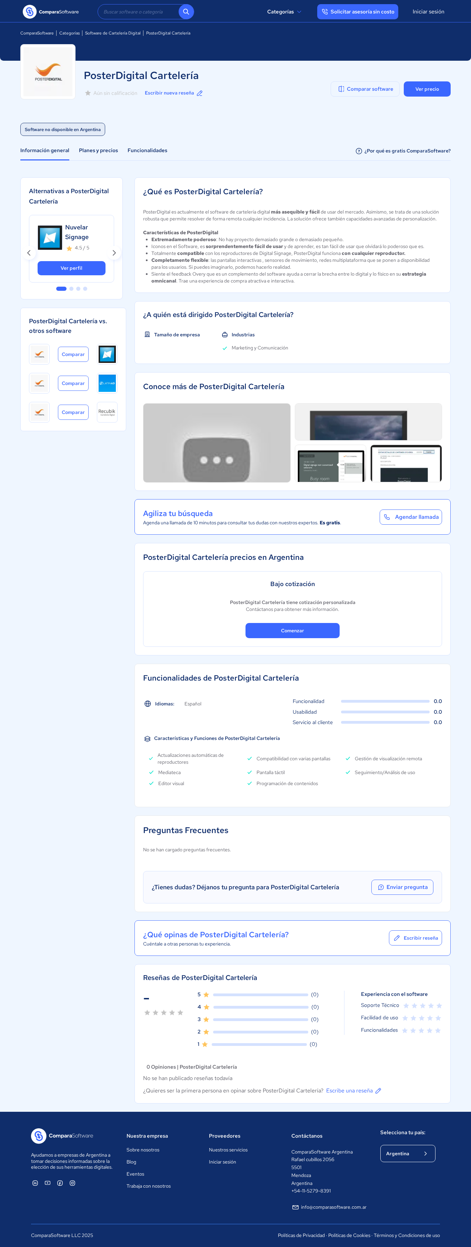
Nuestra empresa (147, 1135)
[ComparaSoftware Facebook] (60, 1183)
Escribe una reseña (349, 1090)
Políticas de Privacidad (301, 1235)
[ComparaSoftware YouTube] (47, 1183)
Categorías (280, 11)
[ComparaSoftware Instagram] (72, 1183)
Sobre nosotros (143, 1150)
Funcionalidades (147, 150)
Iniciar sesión (428, 11)
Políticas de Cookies (349, 1235)
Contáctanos (306, 1135)
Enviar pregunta (407, 887)
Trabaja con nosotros (149, 1186)
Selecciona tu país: (402, 1132)
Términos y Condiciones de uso (407, 1235)
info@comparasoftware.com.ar (334, 1207)
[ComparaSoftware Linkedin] (35, 1183)
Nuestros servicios (228, 1150)
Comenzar (292, 630)
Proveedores (224, 1135)
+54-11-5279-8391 (311, 1191)
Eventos (135, 1174)
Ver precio (427, 89)
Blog (131, 1162)
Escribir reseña (421, 938)
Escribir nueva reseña (169, 93)
